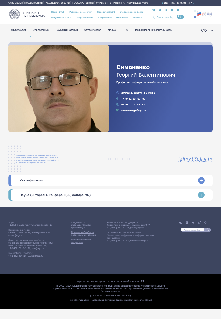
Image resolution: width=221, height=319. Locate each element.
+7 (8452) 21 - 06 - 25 (118, 227)
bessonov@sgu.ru (139, 240)
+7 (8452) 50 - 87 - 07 (19, 255)
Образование (41, 30)
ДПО (125, 30)
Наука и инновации (67, 30)
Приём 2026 (57, 12)
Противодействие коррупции (81, 241)
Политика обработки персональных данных (83, 233)
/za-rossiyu (204, 14)
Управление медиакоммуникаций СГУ (128, 225)
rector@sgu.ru (15, 235)
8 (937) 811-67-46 (41, 232)
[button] (195, 11)
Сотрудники (105, 17)
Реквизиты (122, 17)
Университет (18, 30)
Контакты (138, 17)
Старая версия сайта (131, 12)
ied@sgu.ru (37, 255)
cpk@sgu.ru (38, 248)
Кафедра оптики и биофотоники (150, 82)
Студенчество (92, 30)
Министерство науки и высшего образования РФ (117, 281)
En (211, 30)
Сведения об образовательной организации (81, 225)
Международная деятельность (153, 30)
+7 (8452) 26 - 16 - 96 (19, 232)
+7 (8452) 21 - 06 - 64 (118, 240)
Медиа (112, 30)
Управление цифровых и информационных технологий (130, 236)
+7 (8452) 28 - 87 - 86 (133, 98)
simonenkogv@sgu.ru (133, 110)
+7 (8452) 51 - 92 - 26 (19, 248)
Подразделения (84, 17)
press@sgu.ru (137, 227)
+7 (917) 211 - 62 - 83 (133, 104)
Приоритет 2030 (106, 12)
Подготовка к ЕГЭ (61, 17)
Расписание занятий (80, 12)
